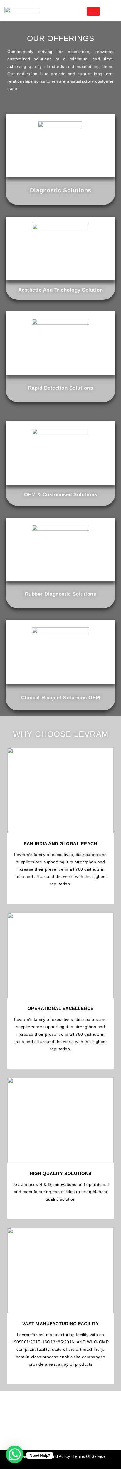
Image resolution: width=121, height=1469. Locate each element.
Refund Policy (57, 1456)
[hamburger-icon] (93, 11)
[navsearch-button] (107, 10)
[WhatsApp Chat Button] (14, 1454)
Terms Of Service (89, 1456)
